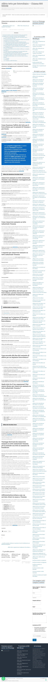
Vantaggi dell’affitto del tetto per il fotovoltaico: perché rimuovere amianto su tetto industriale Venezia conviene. (15, 45)
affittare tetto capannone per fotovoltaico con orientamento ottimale (39, 218)
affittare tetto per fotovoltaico (39, 476)
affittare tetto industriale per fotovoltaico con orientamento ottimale (39, 420)
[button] (3, 678)
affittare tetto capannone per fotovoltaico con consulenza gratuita (39, 179)
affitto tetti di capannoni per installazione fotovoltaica (19, 547)
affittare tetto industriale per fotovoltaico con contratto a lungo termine (38, 386)
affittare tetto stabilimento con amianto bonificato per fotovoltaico (39, 546)
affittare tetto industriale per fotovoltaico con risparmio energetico (38, 430)
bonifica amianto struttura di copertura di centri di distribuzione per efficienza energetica (15, 544)
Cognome (34, 597)
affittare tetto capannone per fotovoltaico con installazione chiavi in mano (39, 209)
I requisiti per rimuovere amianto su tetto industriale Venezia (16, 43)
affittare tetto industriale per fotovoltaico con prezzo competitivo (38, 425)
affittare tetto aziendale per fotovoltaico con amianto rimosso (38, 90)
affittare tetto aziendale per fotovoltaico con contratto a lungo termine (38, 99)
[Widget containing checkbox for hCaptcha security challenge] (40, 636)
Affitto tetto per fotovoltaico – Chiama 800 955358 (22, 4)
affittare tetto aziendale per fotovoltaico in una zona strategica (38, 159)
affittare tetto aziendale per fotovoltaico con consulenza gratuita (38, 94)
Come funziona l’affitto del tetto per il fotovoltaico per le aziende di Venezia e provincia (15, 38)
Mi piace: (6, 59)
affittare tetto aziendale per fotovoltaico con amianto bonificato (38, 85)
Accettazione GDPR (37, 625)
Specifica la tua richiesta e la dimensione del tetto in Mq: (39, 614)
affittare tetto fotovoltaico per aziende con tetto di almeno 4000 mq (39, 368)
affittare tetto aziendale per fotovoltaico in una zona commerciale (38, 146)
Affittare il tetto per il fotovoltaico (39, 74)
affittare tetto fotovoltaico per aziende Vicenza (5, 555)
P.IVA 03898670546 (43, 678)
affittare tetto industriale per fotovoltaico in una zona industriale (38, 445)
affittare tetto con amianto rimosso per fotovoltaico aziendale (38, 279)
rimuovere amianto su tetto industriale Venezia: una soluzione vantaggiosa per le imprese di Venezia (16, 40)
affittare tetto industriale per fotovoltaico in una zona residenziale (38, 449)
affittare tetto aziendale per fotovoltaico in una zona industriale (38, 150)
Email (34, 606)
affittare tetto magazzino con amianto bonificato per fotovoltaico (39, 463)
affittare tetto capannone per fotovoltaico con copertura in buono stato (39, 189)
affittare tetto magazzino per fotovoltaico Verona (26, 556)
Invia (34, 640)
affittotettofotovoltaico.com (9, 25)
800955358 (8, 68)
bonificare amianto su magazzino (39, 562)
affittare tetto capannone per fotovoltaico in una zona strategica (39, 255)
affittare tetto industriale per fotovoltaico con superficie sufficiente (38, 435)
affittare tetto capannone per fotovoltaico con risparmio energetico (39, 227)
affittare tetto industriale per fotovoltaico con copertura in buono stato (39, 391)
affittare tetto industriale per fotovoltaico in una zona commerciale (38, 440)
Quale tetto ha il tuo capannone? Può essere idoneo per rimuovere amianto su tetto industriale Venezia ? (15, 52)
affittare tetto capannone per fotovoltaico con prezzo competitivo (39, 222)
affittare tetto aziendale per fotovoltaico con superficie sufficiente (38, 141)
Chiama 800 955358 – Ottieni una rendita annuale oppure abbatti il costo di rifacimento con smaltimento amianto (23, 15)
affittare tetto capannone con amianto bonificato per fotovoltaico (39, 164)
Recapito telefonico (37, 600)
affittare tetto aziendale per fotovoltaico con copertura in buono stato (39, 104)
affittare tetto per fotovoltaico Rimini (16, 555)
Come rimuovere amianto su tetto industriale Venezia (14, 42)
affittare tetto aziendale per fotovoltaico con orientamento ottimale (39, 126)
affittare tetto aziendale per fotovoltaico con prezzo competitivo (38, 131)
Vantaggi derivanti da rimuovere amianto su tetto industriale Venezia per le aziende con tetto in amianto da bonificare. (16, 54)
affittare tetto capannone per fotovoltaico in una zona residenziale (39, 247)
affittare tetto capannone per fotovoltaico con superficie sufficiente (39, 232)
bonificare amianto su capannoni (39, 560)
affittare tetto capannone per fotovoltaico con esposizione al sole (39, 197)
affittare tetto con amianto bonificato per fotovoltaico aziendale (38, 264)
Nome (34, 592)
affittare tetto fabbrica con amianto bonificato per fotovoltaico (38, 284)
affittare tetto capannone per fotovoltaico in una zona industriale (39, 242)
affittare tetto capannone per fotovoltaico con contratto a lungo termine (39, 184)
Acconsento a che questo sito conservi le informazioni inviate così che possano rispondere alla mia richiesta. (40, 629)
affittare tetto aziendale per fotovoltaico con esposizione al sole (39, 109)
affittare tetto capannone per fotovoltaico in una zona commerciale (39, 237)
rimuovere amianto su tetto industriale (9, 90)
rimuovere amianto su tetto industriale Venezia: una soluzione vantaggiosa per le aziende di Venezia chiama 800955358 (14, 35)
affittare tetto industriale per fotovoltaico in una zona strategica (38, 458)
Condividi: (6, 58)
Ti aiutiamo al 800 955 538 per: (10, 60)
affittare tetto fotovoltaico (38, 298)
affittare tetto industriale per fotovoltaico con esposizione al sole (39, 400)
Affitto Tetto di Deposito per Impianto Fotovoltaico (16, 29)
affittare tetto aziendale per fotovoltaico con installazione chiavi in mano (39, 118)
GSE (17, 369)
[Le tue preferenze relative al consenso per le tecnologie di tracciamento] (46, 680)
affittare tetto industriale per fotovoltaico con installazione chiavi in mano (39, 412)
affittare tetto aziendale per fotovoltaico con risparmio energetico (38, 136)
